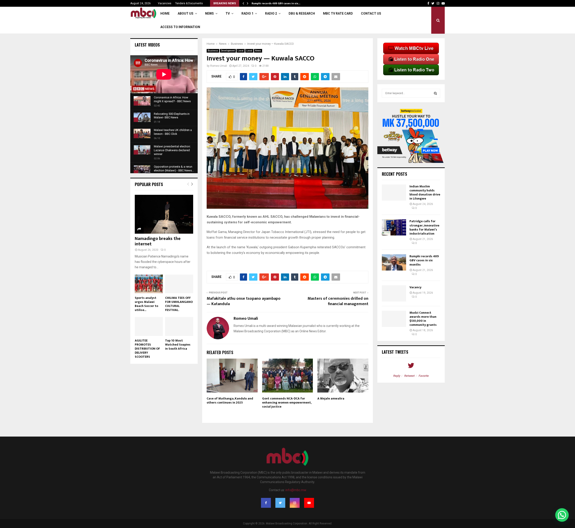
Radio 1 (247, 13)
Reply (396, 375)
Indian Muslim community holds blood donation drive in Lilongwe (424, 192)
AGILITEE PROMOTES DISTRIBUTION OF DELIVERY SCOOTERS (147, 348)
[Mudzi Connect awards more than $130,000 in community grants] (394, 319)
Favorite (424, 375)
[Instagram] (295, 503)
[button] (562, 515)
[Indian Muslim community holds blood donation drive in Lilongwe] (394, 192)
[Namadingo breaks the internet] (164, 214)
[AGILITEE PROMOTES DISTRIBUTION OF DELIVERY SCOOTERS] (149, 326)
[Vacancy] (394, 293)
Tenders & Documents (189, 3)
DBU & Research (302, 13)
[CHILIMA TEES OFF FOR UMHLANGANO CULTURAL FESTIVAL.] (179, 284)
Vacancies (164, 3)
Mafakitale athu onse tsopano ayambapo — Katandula (244, 301)
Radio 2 (271, 13)
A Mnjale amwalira (330, 398)
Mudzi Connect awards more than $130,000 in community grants (423, 319)
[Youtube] (309, 503)
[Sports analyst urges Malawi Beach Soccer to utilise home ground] (149, 284)
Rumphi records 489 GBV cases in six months (424, 260)
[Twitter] (280, 503)
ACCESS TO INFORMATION (180, 27)
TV (228, 13)
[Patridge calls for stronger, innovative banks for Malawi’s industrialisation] (394, 227)
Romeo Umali (218, 65)
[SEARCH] (435, 93)
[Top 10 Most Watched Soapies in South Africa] (179, 326)
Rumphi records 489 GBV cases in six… (276, 3)
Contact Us (371, 13)
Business (213, 50)
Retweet (409, 375)
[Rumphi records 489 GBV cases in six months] (394, 262)
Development (228, 50)
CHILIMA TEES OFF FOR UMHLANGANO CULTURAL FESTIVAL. (179, 304)
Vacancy (415, 287)
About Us (185, 13)
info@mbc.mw (295, 490)
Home (165, 13)
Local (240, 50)
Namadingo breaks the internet (158, 241)
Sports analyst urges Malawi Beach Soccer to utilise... (146, 304)
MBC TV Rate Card (338, 13)
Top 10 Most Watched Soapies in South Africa (177, 344)
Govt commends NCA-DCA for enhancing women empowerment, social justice (286, 402)
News (209, 13)
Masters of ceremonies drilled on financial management (337, 301)
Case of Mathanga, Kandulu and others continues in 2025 (230, 400)
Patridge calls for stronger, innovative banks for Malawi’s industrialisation (424, 227)
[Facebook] (266, 503)
